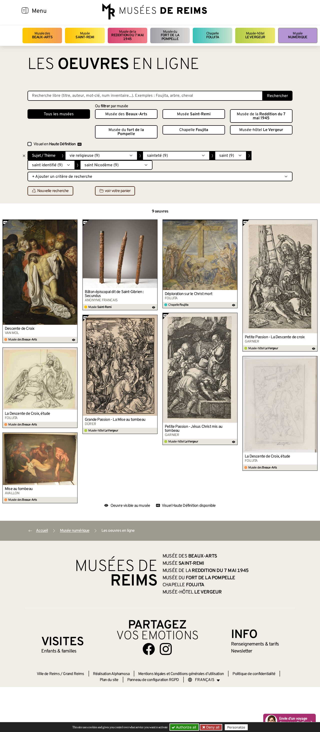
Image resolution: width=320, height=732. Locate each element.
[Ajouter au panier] (73, 223)
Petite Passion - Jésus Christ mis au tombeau (193, 429)
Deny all (212, 727)
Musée (85, 35)
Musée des (42, 35)
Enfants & (58, 651)
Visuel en (55, 144)
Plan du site (109, 680)
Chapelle (212, 35)
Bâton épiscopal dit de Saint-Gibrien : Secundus (114, 294)
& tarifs (255, 644)
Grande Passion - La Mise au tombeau (115, 420)
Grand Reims (73, 674)
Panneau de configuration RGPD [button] (153, 680)
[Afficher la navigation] (25, 11)
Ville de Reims (48, 674)
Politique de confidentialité (253, 674)
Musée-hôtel (255, 35)
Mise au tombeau (18, 489)
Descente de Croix (19, 329)
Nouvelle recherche (53, 191)
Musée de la (127, 36)
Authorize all (185, 727)
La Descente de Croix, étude (27, 414)
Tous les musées (59, 114)
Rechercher (277, 96)
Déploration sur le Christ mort (188, 294)
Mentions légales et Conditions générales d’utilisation (181, 674)
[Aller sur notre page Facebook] (149, 649)
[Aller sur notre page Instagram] (166, 649)
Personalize (236, 727)
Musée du (170, 36)
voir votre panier (117, 191)
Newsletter (241, 651)
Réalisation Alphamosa (111, 674)
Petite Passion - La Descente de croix (274, 337)
